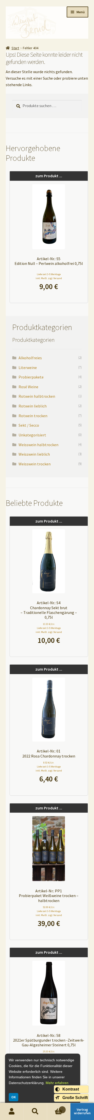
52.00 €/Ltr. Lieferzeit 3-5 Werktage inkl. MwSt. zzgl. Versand (49, 911)
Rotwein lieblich (33, 405)
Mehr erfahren (57, 1083)
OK (13, 1097)
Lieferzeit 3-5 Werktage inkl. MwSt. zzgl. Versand (49, 276)
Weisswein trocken (35, 463)
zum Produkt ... (48, 175)
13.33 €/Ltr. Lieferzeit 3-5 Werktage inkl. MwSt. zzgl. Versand (49, 628)
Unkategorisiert (32, 434)
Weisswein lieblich (34, 454)
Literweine (28, 367)
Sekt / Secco (29, 425)
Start (15, 48)
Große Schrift (75, 1098)
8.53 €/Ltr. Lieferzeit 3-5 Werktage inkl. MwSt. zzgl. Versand (49, 766)
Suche (35, 1111)
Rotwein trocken (33, 415)
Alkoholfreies (30, 357)
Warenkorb (55, 1108)
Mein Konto (12, 1111)
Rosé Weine (28, 386)
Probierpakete (31, 376)
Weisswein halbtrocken (38, 444)
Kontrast (70, 1089)
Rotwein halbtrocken (37, 396)
